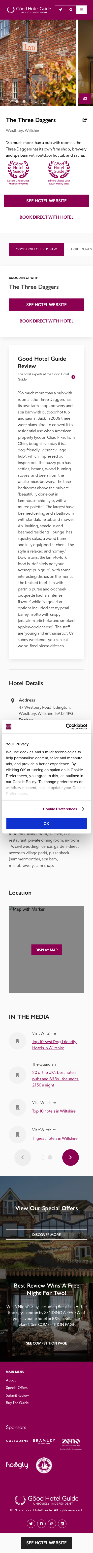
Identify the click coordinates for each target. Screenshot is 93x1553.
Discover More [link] (46, 1234)
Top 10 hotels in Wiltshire (54, 1111)
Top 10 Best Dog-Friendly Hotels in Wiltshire (54, 1045)
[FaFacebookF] (41, 1524)
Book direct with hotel (46, 217)
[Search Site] (71, 9)
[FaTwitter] (31, 1524)
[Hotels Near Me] (60, 9)
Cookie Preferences (60, 809)
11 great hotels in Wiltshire (55, 1139)
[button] (71, 9)
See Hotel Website (46, 1542)
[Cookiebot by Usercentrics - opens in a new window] (66, 726)
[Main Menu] (81, 9)
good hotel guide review (36, 249)
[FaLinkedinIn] (62, 1524)
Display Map (46, 950)
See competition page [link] (46, 1343)
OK (46, 823)
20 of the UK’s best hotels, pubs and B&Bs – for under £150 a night (55, 1079)
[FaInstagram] (52, 1524)
